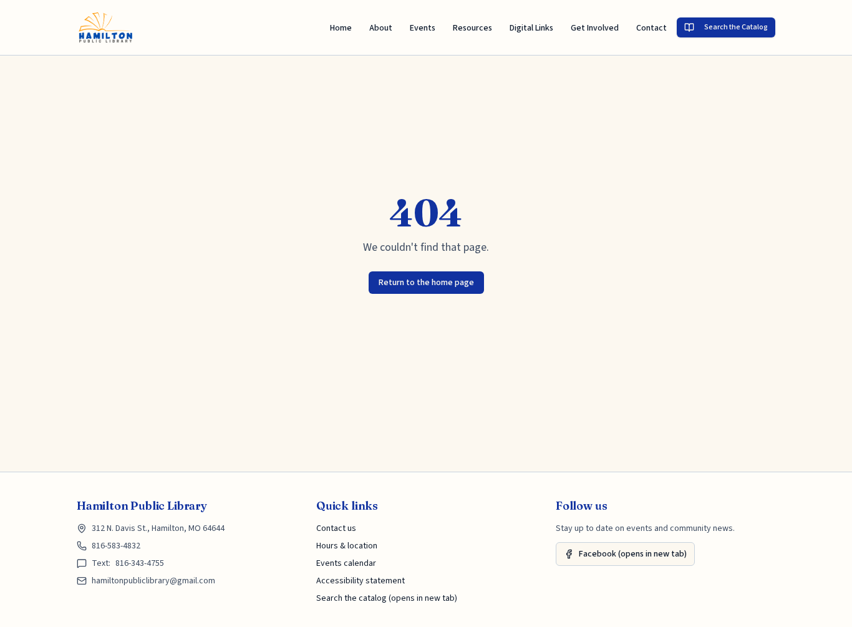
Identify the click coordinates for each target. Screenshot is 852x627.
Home (341, 28)
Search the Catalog (736, 27)
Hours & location (346, 546)
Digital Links (531, 28)
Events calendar (346, 563)
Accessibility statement (360, 581)
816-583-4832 (116, 546)
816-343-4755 (139, 563)
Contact (651, 28)
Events (422, 28)
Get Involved (595, 28)
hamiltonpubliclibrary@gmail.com (153, 581)
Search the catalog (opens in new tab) (386, 598)
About (380, 28)
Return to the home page (426, 282)
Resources (472, 28)
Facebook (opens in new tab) (633, 554)
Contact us (336, 528)
